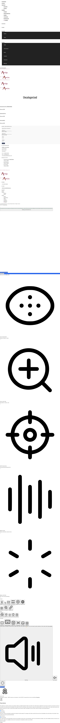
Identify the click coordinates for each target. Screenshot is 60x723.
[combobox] (26, 209)
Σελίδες (3, 10)
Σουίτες (5, 8)
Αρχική (3, 3)
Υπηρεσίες (6, 16)
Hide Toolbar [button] (2, 273)
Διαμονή (3, 4)
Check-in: (3, 130)
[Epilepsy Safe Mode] (0, 597)
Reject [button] (35, 697)
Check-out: (4, 133)
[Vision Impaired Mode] (0, 339)
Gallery (5, 15)
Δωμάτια (5, 6)
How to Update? (50, 626)
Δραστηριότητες (7, 13)
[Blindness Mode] (0, 533)
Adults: (3, 136)
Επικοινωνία (6, 18)
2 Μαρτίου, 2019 (2, 109)
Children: (3, 140)
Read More (38, 697)
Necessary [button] (1, 709)
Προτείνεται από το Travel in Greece (6, 106)
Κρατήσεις (4, 1)
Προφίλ (5, 11)
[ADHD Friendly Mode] (0, 468)
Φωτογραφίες (2, 120)
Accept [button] (33, 697)
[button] (2, 602)
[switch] (0, 339)
